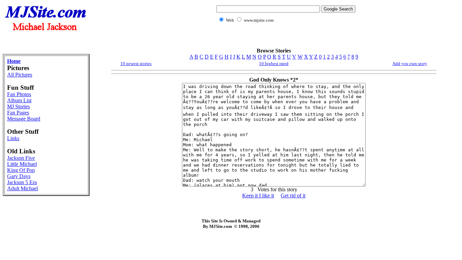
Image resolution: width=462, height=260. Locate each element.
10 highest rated (273, 63)
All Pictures (19, 75)
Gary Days (18, 176)
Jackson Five (21, 158)
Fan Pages (18, 112)
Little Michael (22, 164)
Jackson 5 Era (22, 182)
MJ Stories (18, 106)
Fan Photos (19, 94)
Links (13, 138)
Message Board (23, 119)
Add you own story (409, 63)
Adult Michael (22, 188)
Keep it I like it (258, 195)
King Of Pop (21, 170)
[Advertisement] (285, 39)
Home (14, 61)
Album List (19, 100)
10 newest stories (136, 63)
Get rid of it (293, 195)
